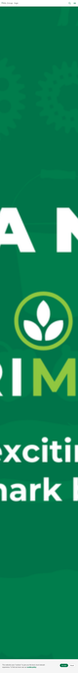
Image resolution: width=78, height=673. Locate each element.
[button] (75, 3)
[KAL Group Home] (34, 3)
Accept (64, 665)
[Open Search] (70, 3)
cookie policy (31, 667)
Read (72, 665)
